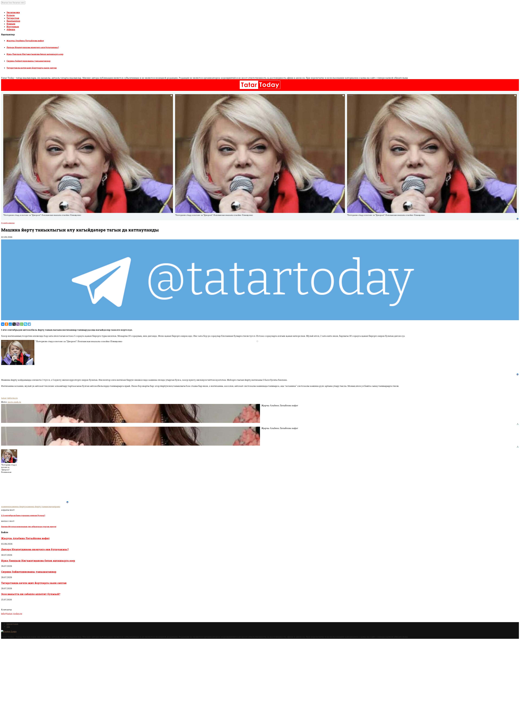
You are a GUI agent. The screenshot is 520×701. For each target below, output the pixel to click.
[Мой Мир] (10, 324)
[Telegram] (29, 324)
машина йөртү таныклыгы (39, 506)
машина (5, 506)
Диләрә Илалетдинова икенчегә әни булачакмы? (32, 47)
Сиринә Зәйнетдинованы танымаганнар (28, 61)
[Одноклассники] (6, 324)
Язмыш (10, 23)
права (57, 506)
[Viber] (18, 324)
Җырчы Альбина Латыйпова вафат (25, 40)
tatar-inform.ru (9, 398)
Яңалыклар (13, 20)
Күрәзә (10, 15)
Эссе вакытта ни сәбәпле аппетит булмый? (30, 594)
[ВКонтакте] (2, 324)
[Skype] (25, 324)
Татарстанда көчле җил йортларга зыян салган (31, 68)
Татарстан (12, 18)
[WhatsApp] (21, 324)
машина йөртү (17, 506)
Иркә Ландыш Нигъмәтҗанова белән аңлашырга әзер (34, 54)
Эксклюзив (13, 12)
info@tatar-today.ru (11, 613)
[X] (14, 324)
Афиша (10, 29)
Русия (3, 223)
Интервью (12, 26)
